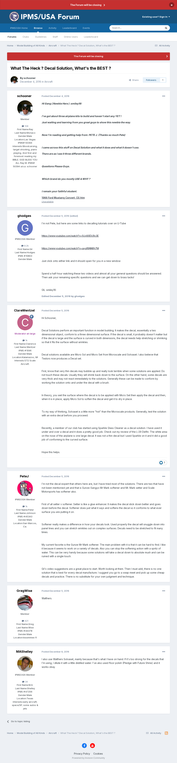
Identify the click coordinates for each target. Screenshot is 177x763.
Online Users (71, 36)
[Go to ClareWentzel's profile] (25, 322)
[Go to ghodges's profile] (25, 228)
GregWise (24, 591)
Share (135, 80)
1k (26, 340)
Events (86, 28)
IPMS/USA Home (19, 28)
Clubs (26, 36)
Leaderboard (91, 36)
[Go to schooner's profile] (14, 80)
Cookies (98, 753)
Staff (55, 36)
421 (26, 620)
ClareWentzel (24, 310)
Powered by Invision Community (88, 758)
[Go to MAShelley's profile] (25, 663)
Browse (38, 28)
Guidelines (40, 36)
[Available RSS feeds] (166, 733)
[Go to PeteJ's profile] (25, 488)
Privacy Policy (82, 753)
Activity (52, 28)
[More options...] (163, 96)
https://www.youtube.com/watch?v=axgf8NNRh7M (70, 248)
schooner (30, 78)
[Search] (166, 28)
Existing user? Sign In (155, 16)
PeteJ (24, 476)
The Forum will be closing (85, 4)
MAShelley (24, 651)
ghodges (24, 216)
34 (26, 681)
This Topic (152, 28)
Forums (12, 36)
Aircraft (48, 81)
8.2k (26, 245)
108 (26, 126)
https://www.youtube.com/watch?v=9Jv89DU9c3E (70, 235)
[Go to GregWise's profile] (25, 603)
